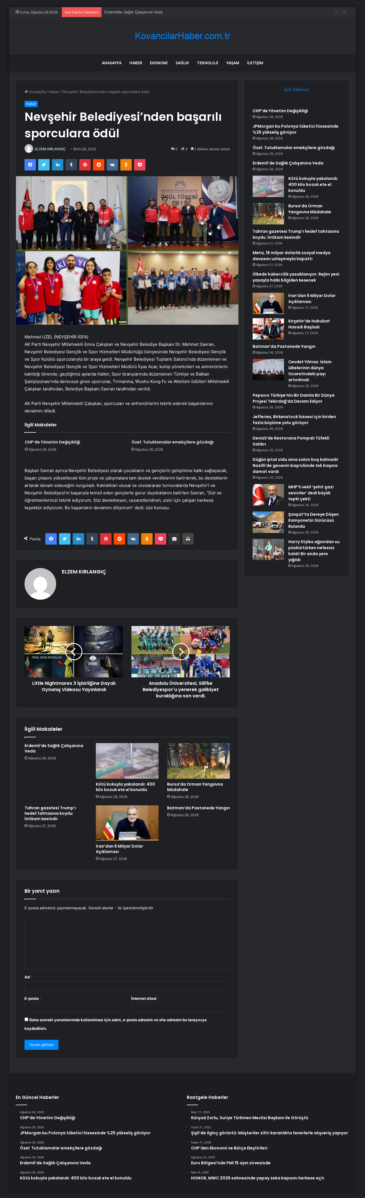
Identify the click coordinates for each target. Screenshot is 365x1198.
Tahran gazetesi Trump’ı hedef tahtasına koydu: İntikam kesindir (50, 813)
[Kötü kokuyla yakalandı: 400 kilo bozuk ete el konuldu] (127, 760)
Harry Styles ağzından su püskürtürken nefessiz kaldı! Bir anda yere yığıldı (314, 551)
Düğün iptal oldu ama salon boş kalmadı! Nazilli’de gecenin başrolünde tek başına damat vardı (295, 465)
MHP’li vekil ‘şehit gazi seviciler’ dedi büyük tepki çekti (311, 493)
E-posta (33, 998)
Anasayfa (111, 63)
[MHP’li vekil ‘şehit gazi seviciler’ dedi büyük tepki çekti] (268, 494)
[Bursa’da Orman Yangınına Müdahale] (198, 760)
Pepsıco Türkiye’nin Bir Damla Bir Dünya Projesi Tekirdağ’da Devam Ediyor (293, 398)
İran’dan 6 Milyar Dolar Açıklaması (119, 848)
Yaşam (232, 63)
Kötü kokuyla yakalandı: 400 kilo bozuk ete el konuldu (125, 786)
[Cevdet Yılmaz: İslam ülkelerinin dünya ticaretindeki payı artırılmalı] (268, 369)
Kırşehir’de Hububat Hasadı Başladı (309, 324)
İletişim (255, 63)
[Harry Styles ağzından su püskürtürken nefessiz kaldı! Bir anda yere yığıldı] (268, 549)
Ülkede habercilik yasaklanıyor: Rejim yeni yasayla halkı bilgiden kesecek (296, 277)
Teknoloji (207, 63)
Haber (135, 63)
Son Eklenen (296, 89)
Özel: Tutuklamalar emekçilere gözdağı (172, 442)
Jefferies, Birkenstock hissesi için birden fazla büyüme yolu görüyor (294, 420)
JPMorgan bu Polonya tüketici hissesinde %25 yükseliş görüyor (295, 129)
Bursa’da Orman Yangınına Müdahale (195, 786)
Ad (29, 977)
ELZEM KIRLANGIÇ (50, 149)
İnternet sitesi (144, 998)
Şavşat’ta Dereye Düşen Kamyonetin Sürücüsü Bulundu (313, 520)
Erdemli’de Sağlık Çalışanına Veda (133, 12)
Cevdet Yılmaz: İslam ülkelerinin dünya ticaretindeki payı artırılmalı (310, 371)
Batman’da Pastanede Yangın (198, 808)
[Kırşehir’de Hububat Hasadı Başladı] (268, 329)
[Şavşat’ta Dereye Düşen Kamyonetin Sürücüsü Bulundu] (268, 522)
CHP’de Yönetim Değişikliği (52, 442)
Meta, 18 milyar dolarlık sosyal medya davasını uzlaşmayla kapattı (291, 256)
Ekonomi (159, 63)
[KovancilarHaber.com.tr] (182, 36)
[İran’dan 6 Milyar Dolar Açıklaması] (127, 823)
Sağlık (182, 63)
